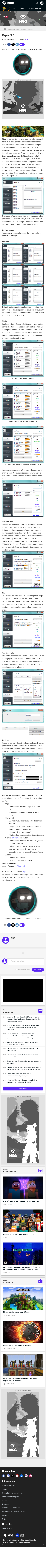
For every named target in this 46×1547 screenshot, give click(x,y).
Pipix (24, 872)
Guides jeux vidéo (13, 29)
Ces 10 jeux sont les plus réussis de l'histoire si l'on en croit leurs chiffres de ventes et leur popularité (23, 1027)
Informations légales (10, 1497)
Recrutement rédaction (12, 1493)
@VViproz (15, 838)
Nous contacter (8, 1485)
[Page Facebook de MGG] (3, 1475)
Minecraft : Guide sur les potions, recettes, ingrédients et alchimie (20, 1380)
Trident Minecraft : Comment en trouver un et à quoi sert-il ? (23, 1049)
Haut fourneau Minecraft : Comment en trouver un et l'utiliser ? (24, 1062)
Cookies (5, 1504)
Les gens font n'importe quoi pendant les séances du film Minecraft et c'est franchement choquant (24, 1068)
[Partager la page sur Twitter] (13, 44)
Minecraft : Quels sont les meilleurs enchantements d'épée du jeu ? (19, 1075)
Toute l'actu (23, 1088)
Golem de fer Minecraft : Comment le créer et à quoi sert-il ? (23, 1056)
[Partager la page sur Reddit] (17, 44)
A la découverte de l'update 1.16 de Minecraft (21, 1201)
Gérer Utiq (6, 1515)
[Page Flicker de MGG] (26, 1475)
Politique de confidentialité (13, 1511)
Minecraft (23, 29)
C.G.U (4, 1500)
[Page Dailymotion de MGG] (21, 1475)
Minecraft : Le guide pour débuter (16, 1312)
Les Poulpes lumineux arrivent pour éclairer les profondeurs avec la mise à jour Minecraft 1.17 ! (22, 1268)
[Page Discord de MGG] (8, 1475)
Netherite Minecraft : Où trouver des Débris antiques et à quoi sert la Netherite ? (22, 1081)
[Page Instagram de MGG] (30, 1475)
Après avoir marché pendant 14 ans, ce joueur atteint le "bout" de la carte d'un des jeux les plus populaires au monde (23, 1019)
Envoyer (39, 969)
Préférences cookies (11, 1508)
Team (4, 1489)
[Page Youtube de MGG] (17, 1475)
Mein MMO (7, 1528)
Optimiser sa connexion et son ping (17, 1345)
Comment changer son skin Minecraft (18, 1234)
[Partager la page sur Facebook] (9, 44)
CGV (4, 1519)
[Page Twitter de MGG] (12, 1475)
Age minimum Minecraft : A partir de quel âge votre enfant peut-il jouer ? (22, 1043)
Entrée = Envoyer (24, 969)
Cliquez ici (21, 866)
